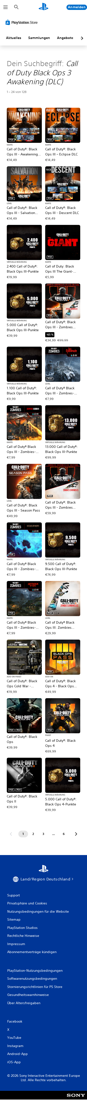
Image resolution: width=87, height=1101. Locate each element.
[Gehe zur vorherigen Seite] (11, 834)
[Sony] (76, 1098)
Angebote (65, 38)
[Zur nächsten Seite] (76, 834)
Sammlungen (39, 38)
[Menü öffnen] (5, 7)
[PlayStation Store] (22, 22)
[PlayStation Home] (43, 7)
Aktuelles (13, 38)
